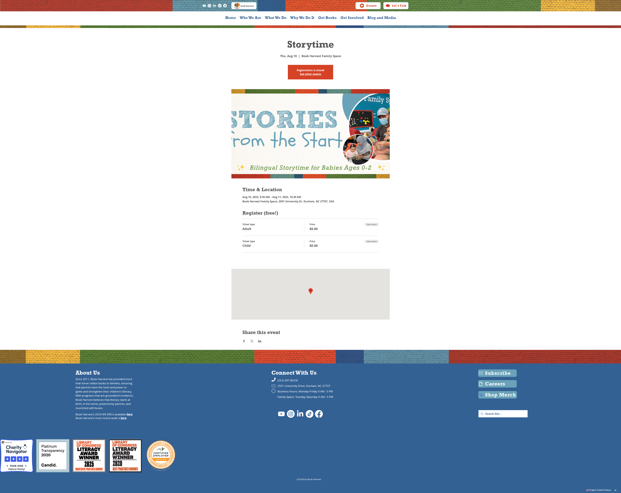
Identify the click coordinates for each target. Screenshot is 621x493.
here (129, 414)
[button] (250, 18)
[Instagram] (209, 5)
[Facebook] (225, 5)
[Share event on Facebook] (243, 341)
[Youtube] (204, 5)
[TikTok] (220, 5)
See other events (310, 74)
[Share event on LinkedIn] (259, 341)
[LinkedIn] (214, 5)
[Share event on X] (251, 341)
